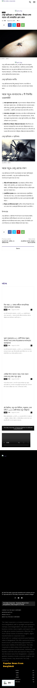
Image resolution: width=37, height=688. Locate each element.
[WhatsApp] (23, 25)
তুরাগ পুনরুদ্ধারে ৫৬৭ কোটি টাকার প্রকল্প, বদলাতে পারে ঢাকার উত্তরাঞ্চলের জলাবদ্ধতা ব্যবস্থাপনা (17, 340)
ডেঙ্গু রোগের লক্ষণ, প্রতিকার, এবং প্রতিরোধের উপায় (8, 241)
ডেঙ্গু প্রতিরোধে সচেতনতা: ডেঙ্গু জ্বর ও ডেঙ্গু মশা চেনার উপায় (28, 241)
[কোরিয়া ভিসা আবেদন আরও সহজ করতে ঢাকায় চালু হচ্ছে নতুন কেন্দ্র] (18, 365)
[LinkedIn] (22, 598)
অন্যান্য (3, 12)
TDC (5, 20)
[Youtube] (18, 598)
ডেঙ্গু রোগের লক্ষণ (19, 168)
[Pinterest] (18, 25)
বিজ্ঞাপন (18, 248)
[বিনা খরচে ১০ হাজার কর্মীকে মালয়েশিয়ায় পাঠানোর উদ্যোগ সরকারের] (18, 295)
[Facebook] (10, 25)
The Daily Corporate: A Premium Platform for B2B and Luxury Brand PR (18, 428)
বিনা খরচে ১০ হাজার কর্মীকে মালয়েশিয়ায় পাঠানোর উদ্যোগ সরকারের (16, 306)
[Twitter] (14, 25)
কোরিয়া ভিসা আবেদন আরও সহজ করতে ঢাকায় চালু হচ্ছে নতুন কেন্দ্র (16, 375)
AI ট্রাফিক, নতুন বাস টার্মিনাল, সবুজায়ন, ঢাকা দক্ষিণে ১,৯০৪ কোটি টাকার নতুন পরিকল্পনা (18, 408)
